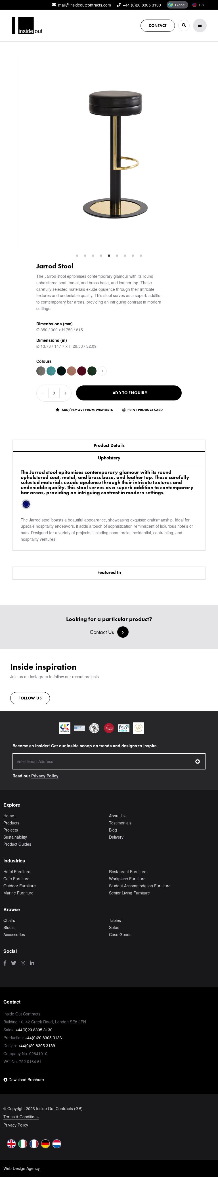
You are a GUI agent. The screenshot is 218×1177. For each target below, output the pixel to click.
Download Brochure (25, 1079)
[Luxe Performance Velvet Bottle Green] (92, 371)
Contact (158, 25)
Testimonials (120, 823)
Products (11, 823)
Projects (10, 830)
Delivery (116, 837)
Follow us (30, 698)
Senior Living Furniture (129, 893)
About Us (117, 815)
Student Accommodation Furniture (140, 885)
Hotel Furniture (16, 871)
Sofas (114, 927)
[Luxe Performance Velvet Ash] (40, 371)
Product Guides (17, 844)
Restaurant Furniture (127, 871)
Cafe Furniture (16, 878)
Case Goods (120, 934)
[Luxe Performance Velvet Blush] (71, 371)
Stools (8, 927)
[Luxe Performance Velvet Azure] (51, 371)
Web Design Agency (21, 1168)
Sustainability (15, 837)
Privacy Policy (44, 776)
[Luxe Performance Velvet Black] (61, 371)
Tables (115, 920)
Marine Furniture (18, 893)
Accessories (14, 934)
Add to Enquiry (130, 392)
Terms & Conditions (21, 1116)
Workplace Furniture (127, 878)
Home (8, 815)
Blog (113, 830)
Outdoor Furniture (19, 885)
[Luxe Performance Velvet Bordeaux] (81, 371)
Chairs (9, 920)
